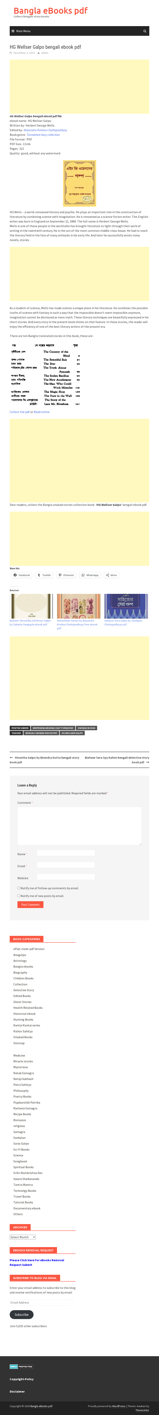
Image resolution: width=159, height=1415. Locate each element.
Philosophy (21, 1091)
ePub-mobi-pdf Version (28, 949)
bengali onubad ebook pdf (41, 733)
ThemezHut (142, 1410)
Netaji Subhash (23, 1079)
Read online (41, 412)
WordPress (118, 1406)
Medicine (19, 1055)
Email (22, 866)
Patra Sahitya (22, 1085)
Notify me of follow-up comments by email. (50, 888)
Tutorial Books (23, 1202)
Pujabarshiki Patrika (26, 1102)
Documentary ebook (26, 1208)
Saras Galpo (21, 1143)
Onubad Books (86, 728)
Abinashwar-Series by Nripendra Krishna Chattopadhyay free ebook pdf (77, 624)
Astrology (20, 961)
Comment (25, 803)
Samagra (19, 1132)
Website (22, 878)
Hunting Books (23, 1019)
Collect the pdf (20, 412)
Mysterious (20, 1067)
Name (22, 854)
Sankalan (19, 1138)
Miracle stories (23, 1061)
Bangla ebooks (23, 966)
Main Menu (23, 31)
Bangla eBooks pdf (51, 10)
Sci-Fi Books (21, 1149)
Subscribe (22, 1314)
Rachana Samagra (25, 1108)
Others (18, 1214)
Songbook (20, 1161)
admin (44, 53)
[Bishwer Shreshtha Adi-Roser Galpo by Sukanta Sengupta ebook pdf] (31, 606)
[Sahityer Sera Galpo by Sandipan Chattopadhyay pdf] (126, 606)
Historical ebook (24, 1014)
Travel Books (22, 1196)
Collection (20, 984)
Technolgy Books (24, 1191)
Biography (20, 972)
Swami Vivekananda (26, 1179)
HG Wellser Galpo (72, 733)
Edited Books (22, 996)
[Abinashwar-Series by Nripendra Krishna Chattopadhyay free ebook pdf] (78, 606)
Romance (19, 1120)
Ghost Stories (22, 1002)
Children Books (23, 978)
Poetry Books (22, 1096)
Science (18, 1155)
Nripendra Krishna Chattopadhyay (45, 130)
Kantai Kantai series (26, 1025)
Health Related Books (28, 1008)
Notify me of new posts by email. (42, 896)
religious (19, 1126)
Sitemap (19, 1043)
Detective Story (23, 990)
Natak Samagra (23, 1073)
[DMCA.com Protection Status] (21, 1366)
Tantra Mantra (23, 1185)
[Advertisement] (79, 87)
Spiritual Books (23, 1167)
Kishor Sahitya (23, 1031)
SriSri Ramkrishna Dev (27, 1173)
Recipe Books (22, 1114)
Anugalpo (19, 955)
